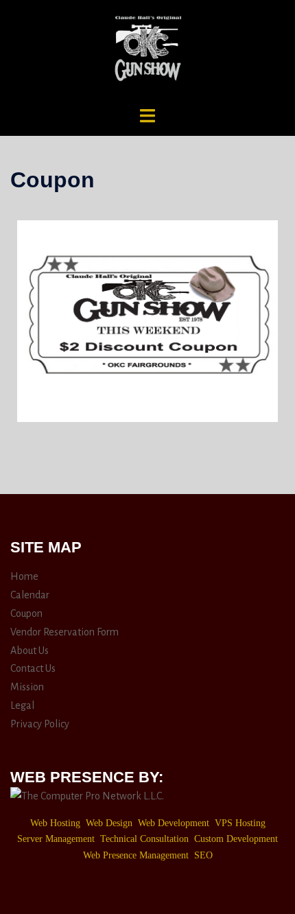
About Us (29, 650)
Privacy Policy (39, 723)
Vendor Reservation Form (64, 631)
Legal (22, 705)
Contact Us (33, 668)
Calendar (29, 594)
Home (24, 576)
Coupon (26, 613)
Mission (27, 686)
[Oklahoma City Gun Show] (147, 52)
